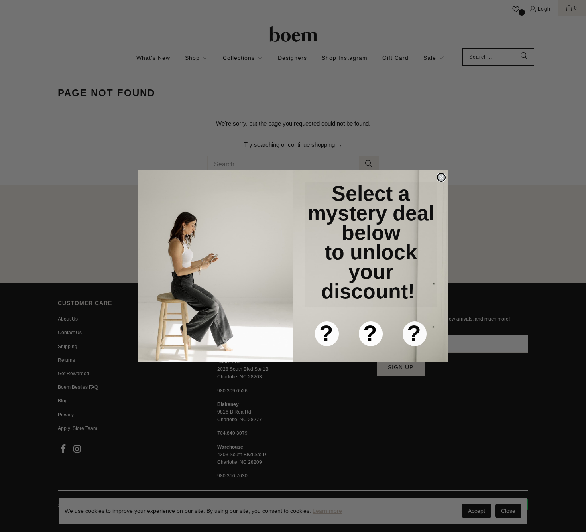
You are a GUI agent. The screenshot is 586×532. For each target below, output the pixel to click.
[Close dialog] (441, 177)
